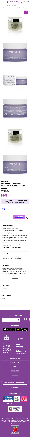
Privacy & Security (7, 418)
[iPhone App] (9, 330)
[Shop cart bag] (28, 2)
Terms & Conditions (21, 418)
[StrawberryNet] (12, 1)
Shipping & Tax (15, 358)
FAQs (15, 366)
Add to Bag (19, 217)
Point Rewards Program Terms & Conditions (15, 420)
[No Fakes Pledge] (24, 400)
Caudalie (4, 181)
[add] (10, 217)
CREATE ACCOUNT (11, 201)
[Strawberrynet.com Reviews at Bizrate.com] (8, 401)
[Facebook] (25, 319)
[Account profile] (25, 2)
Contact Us (15, 371)
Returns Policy (15, 362)
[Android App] (22, 330)
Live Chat (15, 375)
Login (5, 201)
